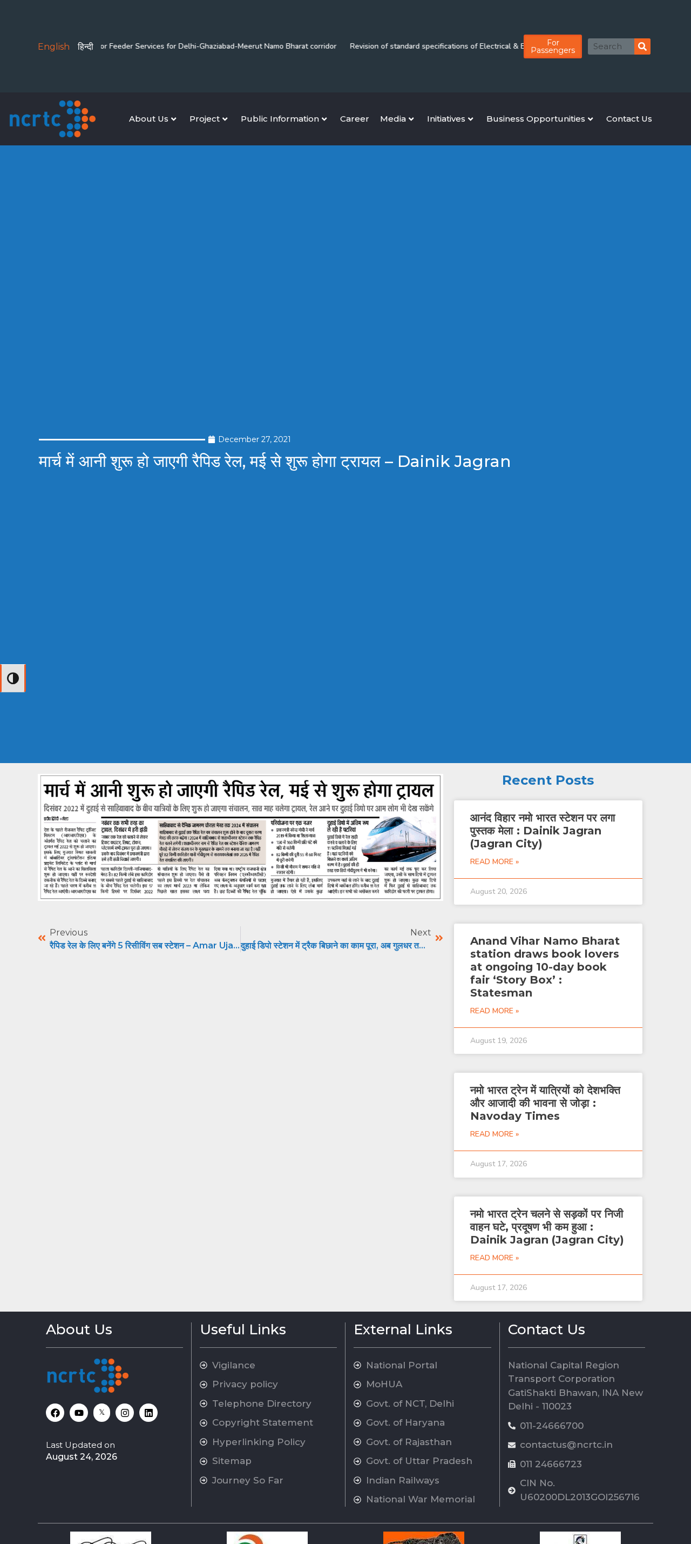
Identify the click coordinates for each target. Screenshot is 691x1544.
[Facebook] (55, 1412)
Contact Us (629, 118)
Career (354, 118)
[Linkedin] (148, 1412)
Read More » (494, 862)
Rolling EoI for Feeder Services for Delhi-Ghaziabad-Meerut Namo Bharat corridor (178, 46)
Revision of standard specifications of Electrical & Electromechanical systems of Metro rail (484, 46)
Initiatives (446, 118)
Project (204, 118)
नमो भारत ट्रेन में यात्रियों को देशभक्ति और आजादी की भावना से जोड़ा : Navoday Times (545, 1103)
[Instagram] (125, 1412)
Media (393, 118)
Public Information (280, 118)
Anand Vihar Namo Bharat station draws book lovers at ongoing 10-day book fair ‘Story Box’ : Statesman (545, 966)
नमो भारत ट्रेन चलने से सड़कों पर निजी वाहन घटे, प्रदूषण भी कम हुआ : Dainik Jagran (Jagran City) (547, 1226)
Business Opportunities (535, 118)
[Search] (642, 46)
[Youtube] (79, 1412)
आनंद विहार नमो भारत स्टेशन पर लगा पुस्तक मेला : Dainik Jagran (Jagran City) (542, 830)
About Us (148, 118)
